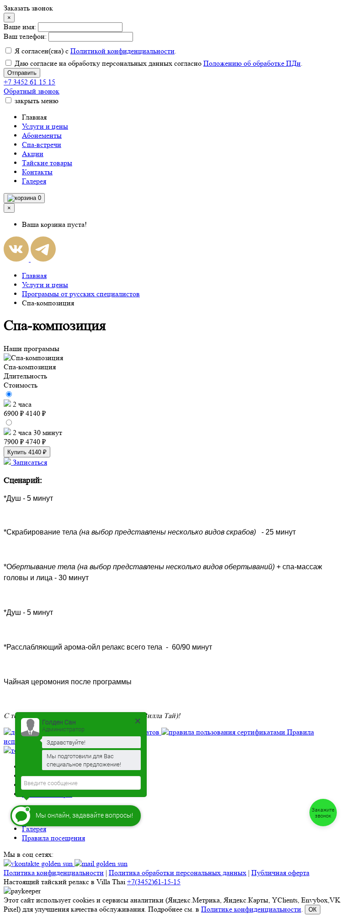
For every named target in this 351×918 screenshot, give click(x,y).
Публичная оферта (280, 872)
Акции (32, 153)
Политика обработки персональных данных (177, 872)
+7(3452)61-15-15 (154, 881)
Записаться (29, 462)
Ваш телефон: (25, 36)
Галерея (34, 181)
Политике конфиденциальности (251, 909)
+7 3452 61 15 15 (29, 82)
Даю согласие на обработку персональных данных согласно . (158, 63)
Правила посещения (53, 838)
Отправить (22, 72)
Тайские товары (47, 162)
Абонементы (42, 135)
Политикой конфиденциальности (122, 51)
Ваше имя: (20, 26)
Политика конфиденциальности (54, 872)
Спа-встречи (41, 144)
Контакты (37, 172)
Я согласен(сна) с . (94, 51)
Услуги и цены (45, 126)
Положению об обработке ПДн (252, 63)
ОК (312, 909)
